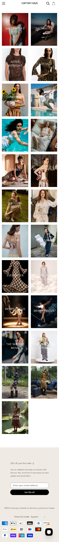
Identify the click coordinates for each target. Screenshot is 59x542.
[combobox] (21, 517)
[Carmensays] (29, 3)
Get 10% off (30, 492)
